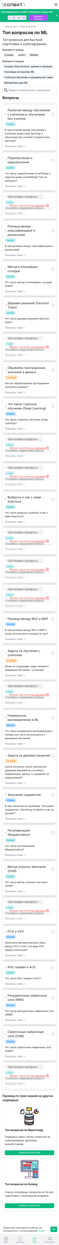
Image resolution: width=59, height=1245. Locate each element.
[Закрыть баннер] (57, 16)
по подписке (38, 205)
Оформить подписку (38, 17)
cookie (41, 1230)
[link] (6, 1240)
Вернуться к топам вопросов (20, 26)
